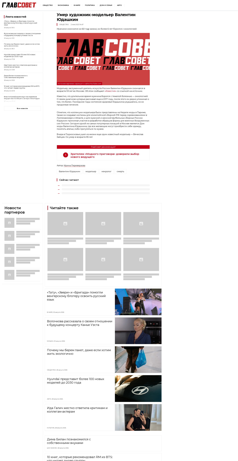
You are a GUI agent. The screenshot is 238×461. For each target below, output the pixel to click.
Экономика (63, 5)
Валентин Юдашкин (69, 171)
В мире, (50, 312)
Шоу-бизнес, (52, 459)
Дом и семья (106, 5)
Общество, (51, 370)
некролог (106, 171)
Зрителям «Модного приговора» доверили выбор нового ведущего (105, 155)
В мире (77, 5)
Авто (119, 5)
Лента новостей (15, 16)
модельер (91, 171)
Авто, (49, 399)
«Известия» (111, 91)
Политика (90, 5)
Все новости (22, 108)
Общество (48, 5)
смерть (120, 171)
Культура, (51, 428)
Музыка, (50, 341)
